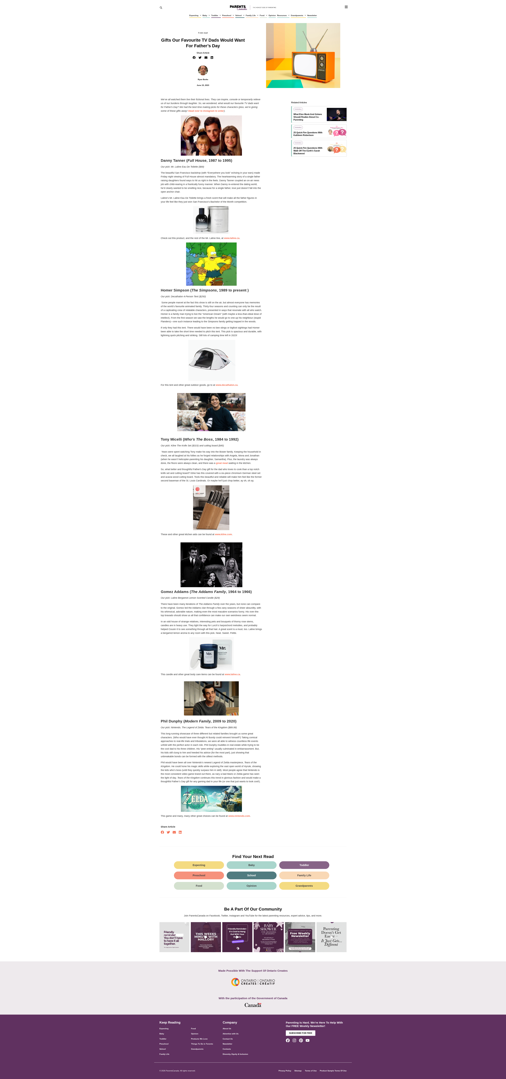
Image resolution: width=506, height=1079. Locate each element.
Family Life (251, 15)
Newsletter (312, 15)
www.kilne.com (223, 534)
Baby (205, 15)
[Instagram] (294, 1040)
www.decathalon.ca (227, 385)
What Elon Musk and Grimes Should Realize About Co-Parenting (307, 117)
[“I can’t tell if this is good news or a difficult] (332, 937)
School (238, 15)
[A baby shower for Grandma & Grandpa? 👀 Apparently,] (269, 937)
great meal (222, 463)
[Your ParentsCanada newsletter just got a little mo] (300, 937)
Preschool (226, 15)
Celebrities (298, 109)
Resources (282, 15)
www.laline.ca (231, 238)
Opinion (272, 15)
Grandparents (297, 15)
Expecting (193, 15)
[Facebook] (288, 1040)
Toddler (214, 15)
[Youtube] (308, 1040)
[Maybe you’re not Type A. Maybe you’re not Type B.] (174, 937)
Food (262, 15)
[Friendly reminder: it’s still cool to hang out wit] (237, 937)
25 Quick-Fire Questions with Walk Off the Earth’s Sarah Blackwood (307, 151)
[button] (194, 58)
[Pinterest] (301, 1040)
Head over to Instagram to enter (206, 111)
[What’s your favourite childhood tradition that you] (206, 937)
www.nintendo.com (239, 816)
